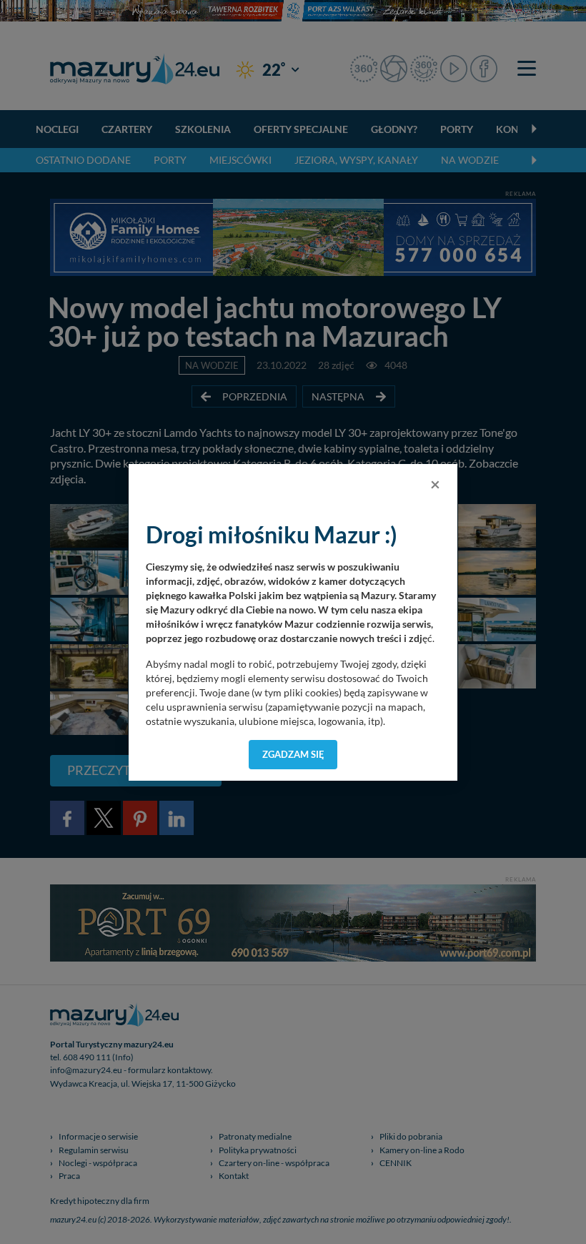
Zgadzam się (293, 754)
